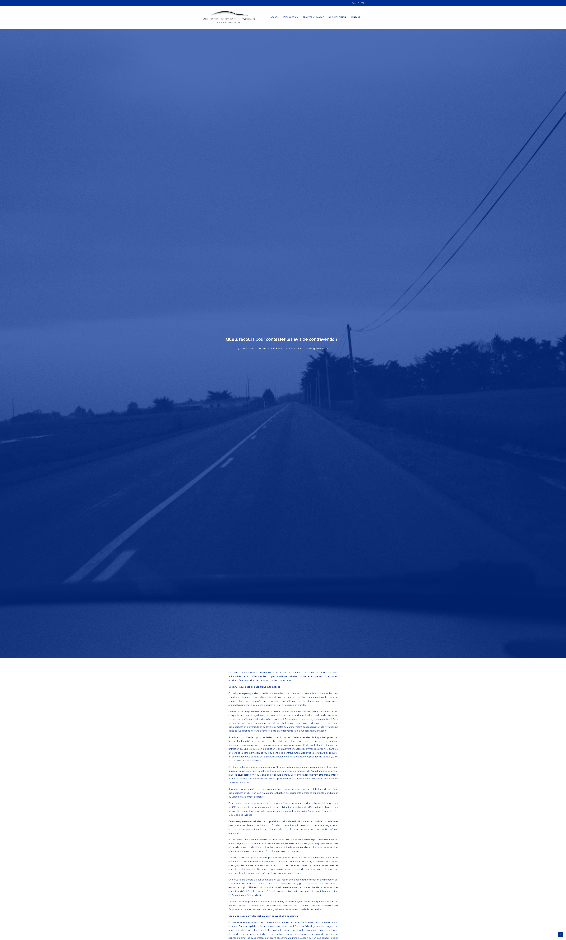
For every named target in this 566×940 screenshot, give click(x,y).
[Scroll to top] (560, 934)
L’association (290, 17)
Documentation (337, 17)
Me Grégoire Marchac (317, 348)
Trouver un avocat (313, 17)
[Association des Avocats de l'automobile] (230, 17)
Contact (355, 17)
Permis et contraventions (289, 348)
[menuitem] (356, 3)
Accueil (274, 17)
